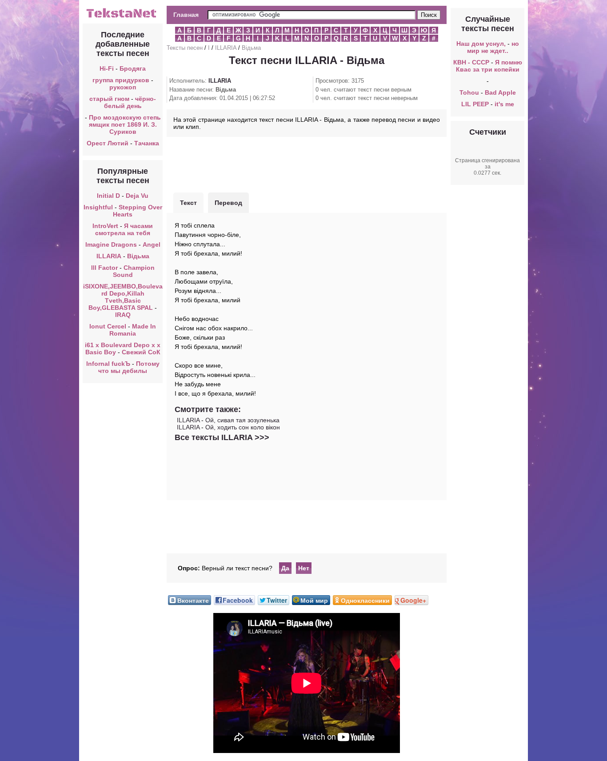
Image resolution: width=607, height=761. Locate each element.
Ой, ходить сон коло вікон (242, 427)
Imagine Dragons (111, 244)
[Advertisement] (307, 164)
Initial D (108, 195)
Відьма (138, 256)
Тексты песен (185, 47)
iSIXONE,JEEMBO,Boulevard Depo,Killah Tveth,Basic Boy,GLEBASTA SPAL (123, 297)
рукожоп (122, 87)
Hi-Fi (107, 68)
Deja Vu (137, 195)
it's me (504, 104)
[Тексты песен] (123, 16)
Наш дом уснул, (481, 43)
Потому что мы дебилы (129, 367)
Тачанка (146, 143)
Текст (188, 202)
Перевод (228, 202)
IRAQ (123, 314)
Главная (186, 14)
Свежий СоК (141, 352)
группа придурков (120, 80)
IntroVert (105, 225)
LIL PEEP (475, 104)
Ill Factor (104, 267)
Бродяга (133, 68)
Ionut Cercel (107, 326)
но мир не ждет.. (493, 47)
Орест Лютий (107, 143)
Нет (303, 568)
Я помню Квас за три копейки (489, 66)
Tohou (469, 92)
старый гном (109, 98)
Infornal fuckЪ (108, 363)
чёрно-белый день (130, 102)
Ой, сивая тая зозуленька (242, 420)
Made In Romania (132, 330)
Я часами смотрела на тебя (124, 229)
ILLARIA (108, 256)
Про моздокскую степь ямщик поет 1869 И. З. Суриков (125, 124)
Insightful (98, 207)
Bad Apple (500, 92)
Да (285, 568)
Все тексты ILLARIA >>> (222, 437)
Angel (151, 244)
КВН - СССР (471, 62)
